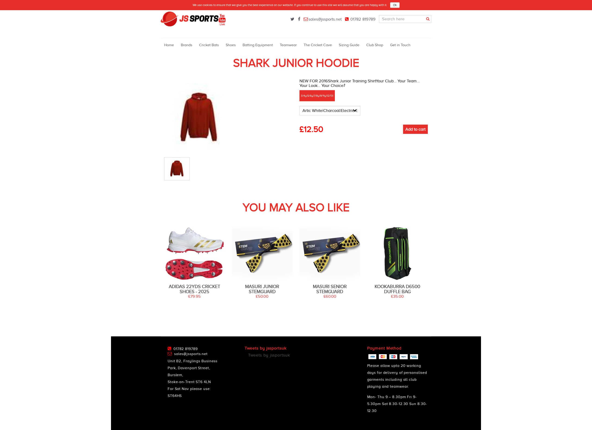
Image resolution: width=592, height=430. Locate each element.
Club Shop (374, 45)
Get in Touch (400, 45)
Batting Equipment (258, 45)
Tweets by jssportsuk (269, 355)
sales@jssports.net (325, 19)
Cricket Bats (209, 45)
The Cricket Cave (318, 45)
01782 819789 (363, 19)
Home (169, 45)
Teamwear (288, 45)
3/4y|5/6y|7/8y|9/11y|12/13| (317, 95)
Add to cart (415, 129)
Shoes (231, 45)
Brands (186, 45)
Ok (395, 5)
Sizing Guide (349, 45)
